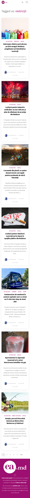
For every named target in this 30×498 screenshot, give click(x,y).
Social (22, 41)
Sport (24, 291)
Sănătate (16, 41)
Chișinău (14, 291)
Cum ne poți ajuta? (7, 478)
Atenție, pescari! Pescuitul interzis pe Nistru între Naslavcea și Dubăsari (15, 420)
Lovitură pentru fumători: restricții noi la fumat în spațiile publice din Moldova (15, 236)
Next (21, 454)
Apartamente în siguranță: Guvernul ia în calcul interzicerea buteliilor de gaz (15, 360)
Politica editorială (20, 482)
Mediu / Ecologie (16, 415)
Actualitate (9, 41)
